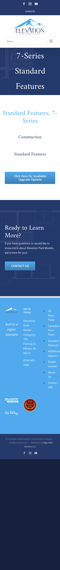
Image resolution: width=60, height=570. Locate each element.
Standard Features (51, 343)
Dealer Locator (51, 364)
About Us (51, 375)
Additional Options (51, 353)
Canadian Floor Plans (51, 330)
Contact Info (51, 385)
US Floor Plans (51, 315)
